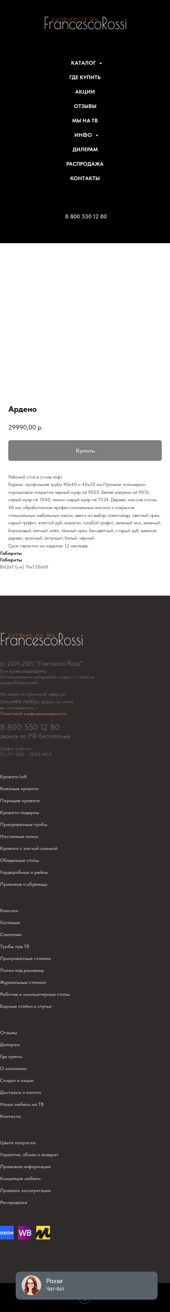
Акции (85, 92)
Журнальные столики (23, 982)
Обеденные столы (19, 860)
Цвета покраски (17, 1142)
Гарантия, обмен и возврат (29, 1154)
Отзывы (85, 106)
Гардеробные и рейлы (24, 872)
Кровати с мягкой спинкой (28, 848)
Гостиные (10, 922)
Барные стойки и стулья (26, 1006)
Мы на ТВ (85, 120)
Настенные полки (19, 836)
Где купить (85, 77)
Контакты (85, 178)
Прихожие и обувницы (23, 884)
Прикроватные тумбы (23, 824)
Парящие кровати (20, 800)
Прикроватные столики (25, 958)
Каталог (84, 63)
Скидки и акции (16, 1080)
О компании (13, 1068)
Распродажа (85, 164)
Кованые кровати (19, 788)
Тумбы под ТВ (14, 946)
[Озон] (7, 1237)
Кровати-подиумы (19, 812)
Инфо (83, 135)
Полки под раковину (22, 970)
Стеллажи (10, 934)
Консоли (9, 910)
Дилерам (85, 149)
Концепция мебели (20, 1178)
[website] (25, 1237)
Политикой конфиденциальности (33, 713)
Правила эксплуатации (25, 1190)
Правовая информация (25, 1166)
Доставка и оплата (20, 1092)
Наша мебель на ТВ (22, 1104)
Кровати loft (13, 776)
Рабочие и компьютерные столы (35, 994)
